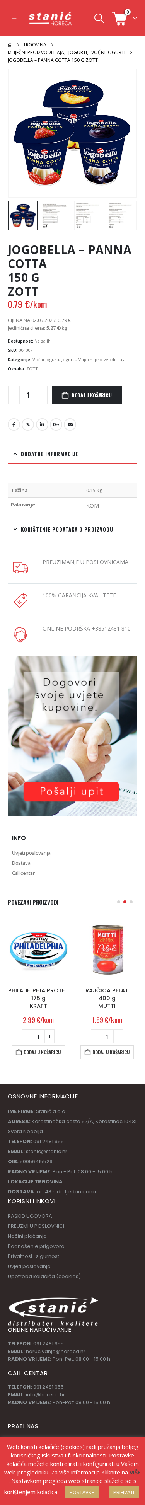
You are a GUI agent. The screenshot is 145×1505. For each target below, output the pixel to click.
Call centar (23, 872)
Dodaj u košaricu (92, 395)
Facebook (14, 424)
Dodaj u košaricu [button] (42, 1052)
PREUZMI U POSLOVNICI (36, 1226)
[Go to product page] (38, 950)
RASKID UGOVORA (30, 1216)
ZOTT (32, 369)
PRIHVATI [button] (123, 1492)
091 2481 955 (48, 1343)
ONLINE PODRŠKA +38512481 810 (87, 628)
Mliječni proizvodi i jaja (102, 359)
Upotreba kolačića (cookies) (44, 1276)
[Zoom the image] (72, 659)
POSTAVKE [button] (82, 1492)
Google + (56, 424)
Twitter (28, 424)
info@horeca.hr (45, 1394)
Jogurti (68, 359)
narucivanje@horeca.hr (55, 1351)
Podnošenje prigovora (36, 1246)
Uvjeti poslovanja (31, 852)
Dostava (21, 862)
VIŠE (135, 1472)
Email (70, 424)
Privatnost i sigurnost (33, 1256)
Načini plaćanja (27, 1236)
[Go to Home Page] (10, 45)
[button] (14, 18)
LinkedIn (42, 424)
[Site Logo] (51, 18)
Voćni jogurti (45, 359)
